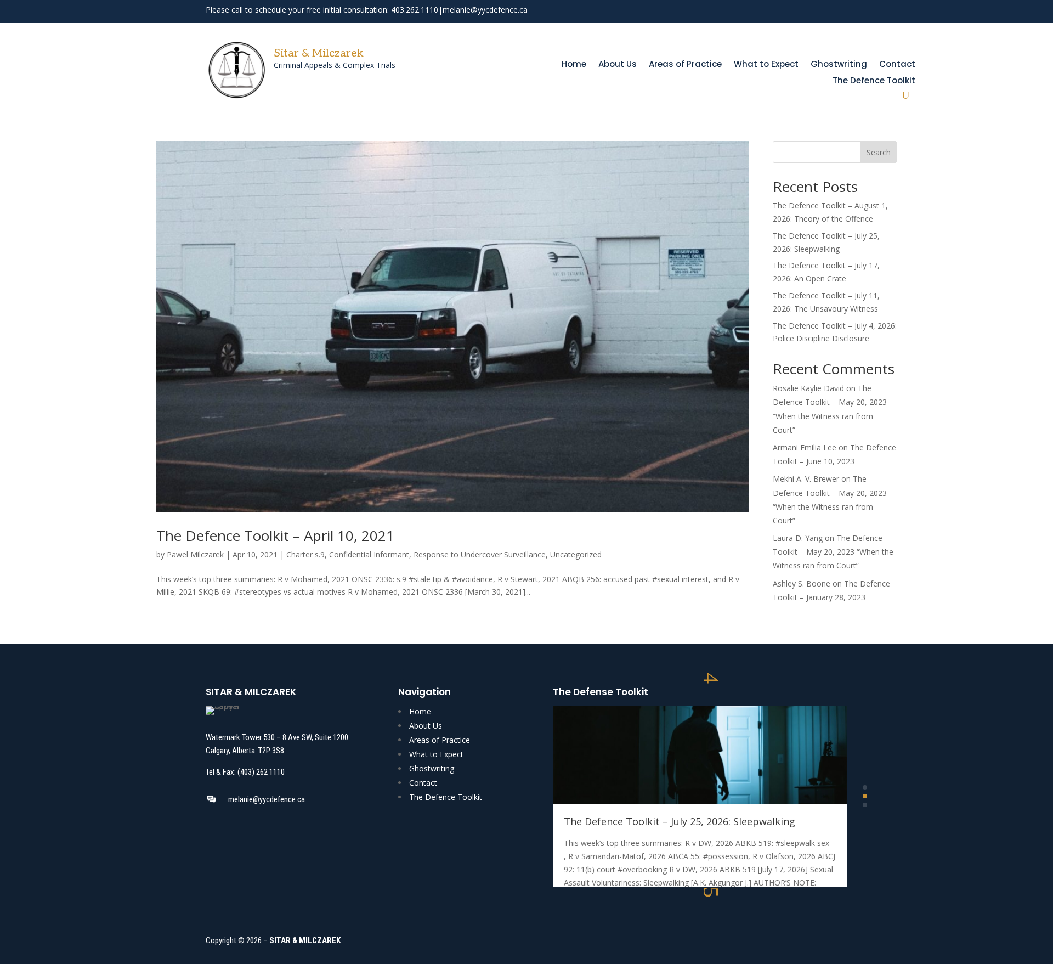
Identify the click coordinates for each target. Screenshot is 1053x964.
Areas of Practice (685, 65)
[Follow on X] (820, 11)
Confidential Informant (369, 554)
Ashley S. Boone (801, 583)
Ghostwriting (839, 65)
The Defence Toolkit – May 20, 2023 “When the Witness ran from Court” (833, 552)
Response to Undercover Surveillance (480, 554)
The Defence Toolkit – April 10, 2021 (275, 535)
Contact (897, 65)
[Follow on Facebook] (800, 11)
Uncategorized (576, 554)
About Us (617, 65)
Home (574, 65)
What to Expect (766, 65)
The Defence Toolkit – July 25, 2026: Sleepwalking (679, 821)
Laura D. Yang (798, 538)
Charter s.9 (305, 554)
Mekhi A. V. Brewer (806, 478)
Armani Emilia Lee (804, 447)
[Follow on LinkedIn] (839, 11)
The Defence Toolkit (874, 81)
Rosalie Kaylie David (808, 388)
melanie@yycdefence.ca (485, 9)
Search (879, 152)
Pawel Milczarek (195, 554)
